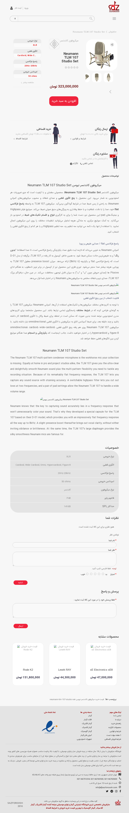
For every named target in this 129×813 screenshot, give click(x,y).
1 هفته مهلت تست (114, 735)
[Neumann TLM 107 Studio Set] (108, 77)
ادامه (20, 583)
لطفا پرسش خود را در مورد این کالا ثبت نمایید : (94, 600)
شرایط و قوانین (79, 139)
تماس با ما (117, 715)
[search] (90, 18)
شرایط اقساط (21, 139)
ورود (26, 8)
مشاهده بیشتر (28, 82)
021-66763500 (97, 779)
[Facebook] (119, 791)
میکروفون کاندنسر (69, 41)
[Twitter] (106, 791)
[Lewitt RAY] (64, 655)
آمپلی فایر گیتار (86, 735)
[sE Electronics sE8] (101, 655)
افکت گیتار (88, 719)
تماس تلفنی (87, 163)
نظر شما (111, 550)
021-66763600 (110, 779)
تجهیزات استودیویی (84, 739)
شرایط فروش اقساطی (112, 739)
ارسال (20, 626)
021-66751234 (83, 779)
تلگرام (75, 163)
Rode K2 (28, 670)
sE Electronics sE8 (101, 670)
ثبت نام (18, 8)
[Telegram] (111, 791)
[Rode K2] (28, 655)
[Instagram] (116, 791)
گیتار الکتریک (87, 723)
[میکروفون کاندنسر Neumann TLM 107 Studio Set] (101, 55)
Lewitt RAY (64, 670)
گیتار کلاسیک (87, 727)
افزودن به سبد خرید (63, 101)
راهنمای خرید (116, 723)
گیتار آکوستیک (86, 731)
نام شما (112, 540)
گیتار (90, 715)
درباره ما (118, 719)
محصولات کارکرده (114, 727)
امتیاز (112, 574)
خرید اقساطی (43, 129)
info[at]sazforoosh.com (106, 787)
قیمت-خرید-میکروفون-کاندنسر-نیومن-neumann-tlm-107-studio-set (77, 699)
